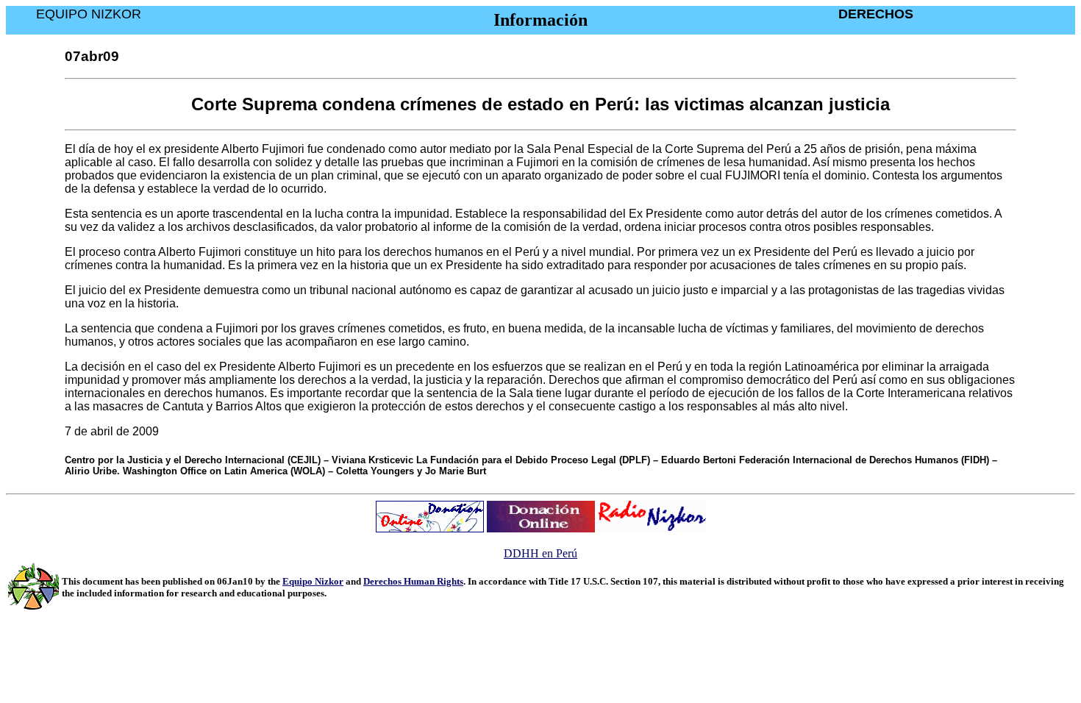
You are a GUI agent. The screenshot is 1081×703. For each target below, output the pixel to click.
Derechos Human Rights (413, 581)
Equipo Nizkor (312, 581)
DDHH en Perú (540, 553)
